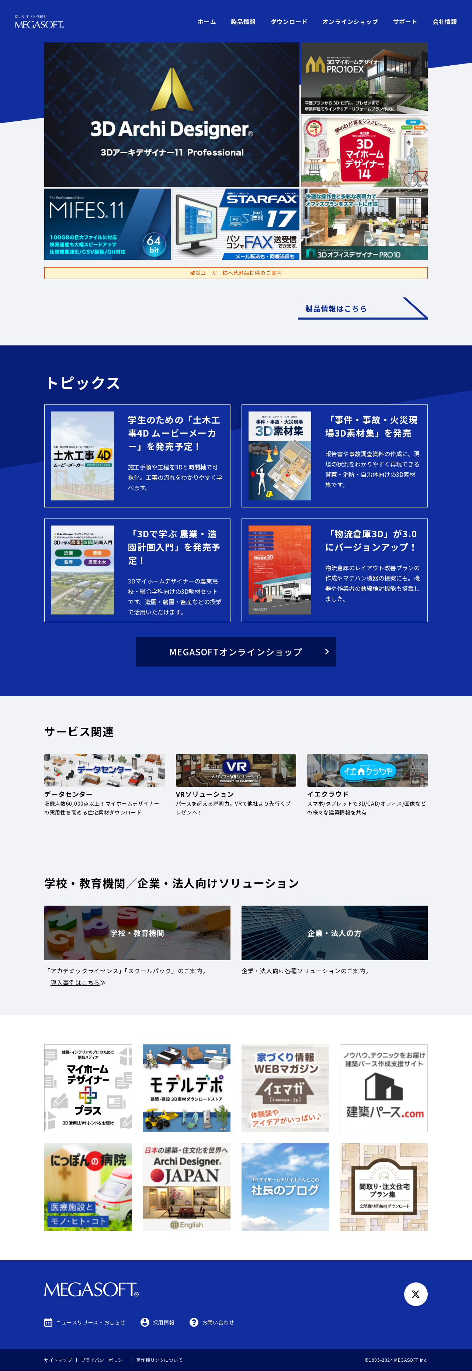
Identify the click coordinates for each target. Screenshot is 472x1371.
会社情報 (445, 21)
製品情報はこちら (336, 308)
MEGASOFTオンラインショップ (235, 651)
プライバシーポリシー (104, 1360)
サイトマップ (58, 1360)
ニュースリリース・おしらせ (91, 1322)
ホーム (207, 21)
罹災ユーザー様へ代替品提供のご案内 (236, 272)
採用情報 (164, 1322)
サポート (405, 21)
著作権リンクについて (159, 1360)
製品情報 (243, 21)
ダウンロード (289, 21)
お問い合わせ (218, 1322)
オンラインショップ (350, 21)
